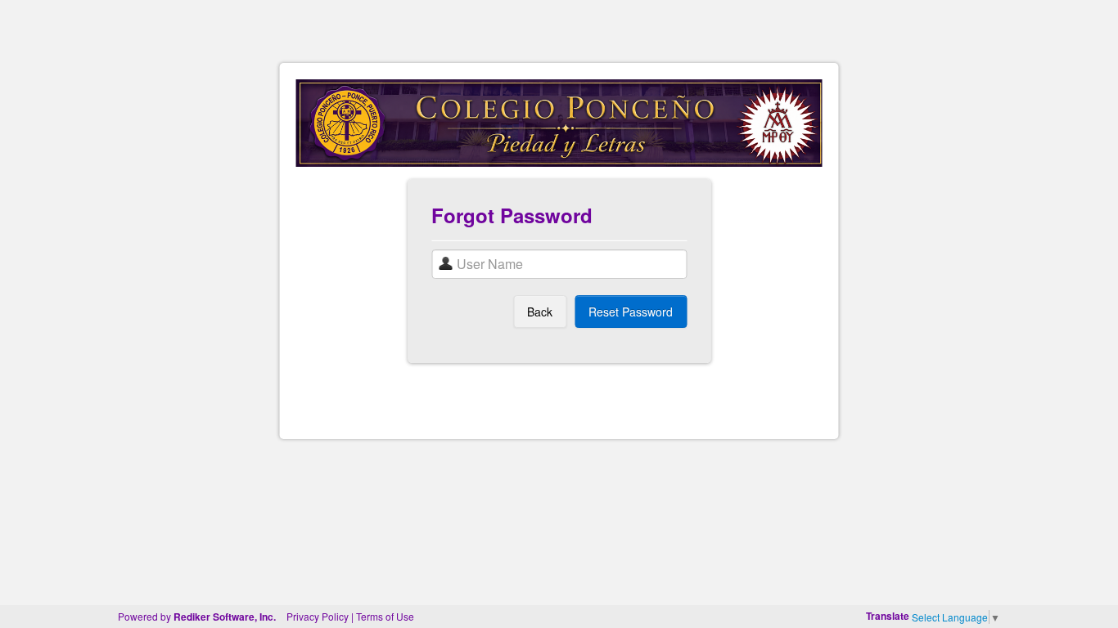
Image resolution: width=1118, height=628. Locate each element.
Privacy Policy (317, 616)
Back (539, 311)
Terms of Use (385, 616)
